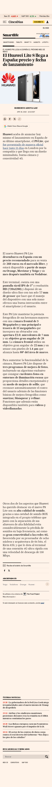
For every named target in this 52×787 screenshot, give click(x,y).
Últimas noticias (11, 697)
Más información (9, 597)
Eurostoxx (15, 762)
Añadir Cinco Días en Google (17, 126)
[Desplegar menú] (5, 22)
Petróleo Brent (45, 16)
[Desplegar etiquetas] (47, 584)
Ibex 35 (7, 16)
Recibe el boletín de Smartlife (19, 565)
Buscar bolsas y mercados (16, 749)
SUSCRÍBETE (38, 22)
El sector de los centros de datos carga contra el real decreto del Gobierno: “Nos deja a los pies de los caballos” (25, 735)
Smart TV (27, 42)
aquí (42, 603)
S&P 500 (25, 16)
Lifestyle (45, 42)
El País (45, 28)
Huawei (31, 584)
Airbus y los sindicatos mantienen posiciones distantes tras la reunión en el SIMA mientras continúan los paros (25, 716)
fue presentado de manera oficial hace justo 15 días (23, 146)
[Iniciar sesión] (47, 22)
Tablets (19, 42)
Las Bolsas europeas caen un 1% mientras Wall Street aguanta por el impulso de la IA (25, 725)
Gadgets (37, 42)
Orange (23, 584)
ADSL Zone (42, 36)
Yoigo (5, 584)
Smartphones (8, 42)
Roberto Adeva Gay (26, 108)
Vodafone (14, 584)
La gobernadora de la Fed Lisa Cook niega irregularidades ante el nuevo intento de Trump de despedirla (26, 705)
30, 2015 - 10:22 (26, 112)
